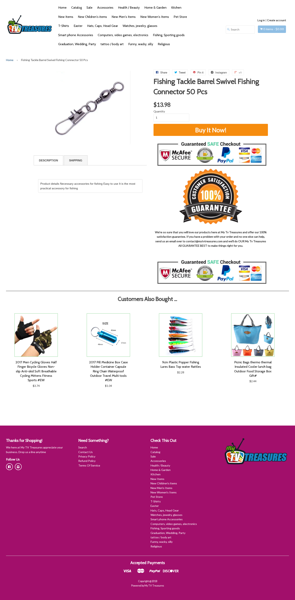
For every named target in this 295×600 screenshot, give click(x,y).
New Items (65, 17)
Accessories (105, 7)
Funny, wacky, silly (140, 44)
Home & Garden (155, 7)
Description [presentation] (48, 160)
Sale (89, 7)
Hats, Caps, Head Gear (102, 26)
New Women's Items (154, 17)
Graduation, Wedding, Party (77, 44)
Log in (261, 20)
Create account (276, 20)
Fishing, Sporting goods (169, 35)
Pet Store (180, 17)
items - (273, 29)
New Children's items (92, 17)
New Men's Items (124, 17)
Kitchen (176, 7)
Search (82, 447)
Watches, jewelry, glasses (140, 26)
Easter (78, 26)
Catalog (76, 7)
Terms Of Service (89, 465)
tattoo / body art (112, 44)
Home (62, 7)
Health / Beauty (129, 7)
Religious (164, 44)
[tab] (48, 160)
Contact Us (85, 452)
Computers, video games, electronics (123, 35)
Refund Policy (87, 460)
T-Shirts (63, 26)
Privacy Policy (86, 456)
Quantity (159, 111)
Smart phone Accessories (75, 35)
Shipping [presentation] (75, 160)
